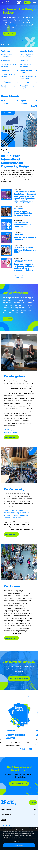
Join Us (27, 2)
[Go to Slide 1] (3, 44)
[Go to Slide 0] (1, 44)
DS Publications (10, 430)
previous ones (20, 774)
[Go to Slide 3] (7, 44)
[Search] (7, 2)
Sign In (34, 2)
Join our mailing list (19, 783)
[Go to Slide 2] (5, 44)
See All (34, 106)
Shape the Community (12, 518)
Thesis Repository (10, 432)
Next (35, 696)
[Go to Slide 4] (8, 44)
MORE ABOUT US (9, 34)
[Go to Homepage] (19, 2)
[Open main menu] (2, 2)
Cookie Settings (19, 841)
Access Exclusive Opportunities (16, 515)
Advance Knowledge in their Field (16, 513)
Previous (29, 696)
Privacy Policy (21, 837)
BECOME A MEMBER (19, 678)
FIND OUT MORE (11, 437)
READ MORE (8, 319)
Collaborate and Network (13, 510)
